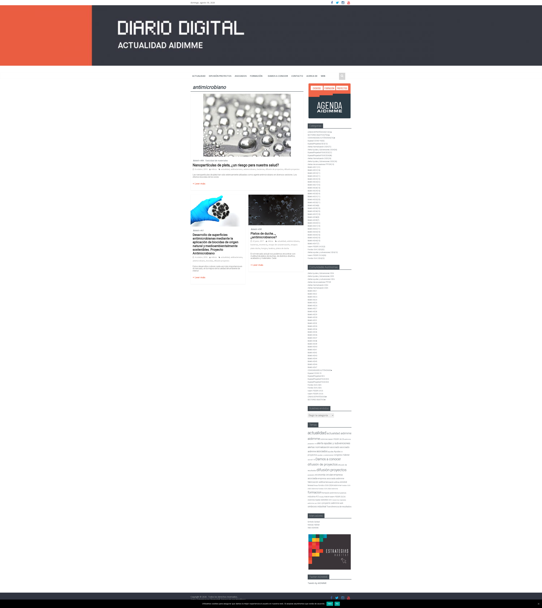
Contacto (297, 75)
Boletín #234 (313, 205)
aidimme (314, 438)
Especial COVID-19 (316, 141)
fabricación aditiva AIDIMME (336, 482)
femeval (311, 485)
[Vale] (538, 603)
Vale (330, 603)
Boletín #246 (314, 241)
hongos (264, 248)
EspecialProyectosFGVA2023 (320, 153)
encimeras (263, 244)
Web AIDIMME (313, 528)
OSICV (319, 503)
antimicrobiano (249, 169)
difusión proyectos (220, 75)
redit (341, 503)
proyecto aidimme (330, 503)
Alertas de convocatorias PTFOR (321, 164)
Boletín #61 (198, 230)
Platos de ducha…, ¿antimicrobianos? (264, 235)
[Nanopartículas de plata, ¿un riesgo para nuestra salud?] (247, 95)
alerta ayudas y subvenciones (333, 443)
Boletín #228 (314, 188)
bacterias (260, 169)
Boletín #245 (314, 238)
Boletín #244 (314, 235)
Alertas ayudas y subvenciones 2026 (323, 252)
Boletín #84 (198, 160)
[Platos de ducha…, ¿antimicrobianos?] (275, 196)
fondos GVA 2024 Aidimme (329, 485)
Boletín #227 (314, 185)
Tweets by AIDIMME (317, 583)
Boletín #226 (314, 182)
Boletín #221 (314, 167)
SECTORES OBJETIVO (318, 135)
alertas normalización (319, 447)
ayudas (331, 452)
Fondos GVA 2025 (316, 250)
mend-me (335, 500)
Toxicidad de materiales (216, 160)
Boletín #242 (314, 229)
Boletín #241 (314, 226)
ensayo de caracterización (279, 244)
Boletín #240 (314, 223)
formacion (315, 492)
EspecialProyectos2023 (318, 144)
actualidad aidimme (339, 433)
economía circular (324, 474)
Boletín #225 (314, 179)
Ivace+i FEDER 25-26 (317, 255)
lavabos (271, 248)
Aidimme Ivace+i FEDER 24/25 (332, 439)
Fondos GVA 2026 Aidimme (328, 489)
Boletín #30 (256, 229)
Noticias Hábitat (314, 525)
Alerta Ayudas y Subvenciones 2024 (322, 150)
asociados (241, 75)
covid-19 (311, 459)
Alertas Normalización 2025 (319, 158)
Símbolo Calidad (314, 522)
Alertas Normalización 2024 (319, 147)
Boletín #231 (314, 197)
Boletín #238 (313, 217)
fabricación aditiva (316, 482)
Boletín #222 (314, 170)
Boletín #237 (314, 214)
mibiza (214, 169)
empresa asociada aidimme (331, 478)
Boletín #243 (314, 232)
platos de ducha (282, 248)
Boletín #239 (313, 220)
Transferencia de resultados (338, 506)
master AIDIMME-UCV (323, 500)
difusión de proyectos (274, 169)
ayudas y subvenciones (325, 455)
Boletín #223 (314, 173)
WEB (323, 75)
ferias (316, 485)
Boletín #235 (314, 208)
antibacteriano (236, 169)
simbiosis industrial (317, 506)
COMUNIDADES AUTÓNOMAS (321, 138)
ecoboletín (311, 475)
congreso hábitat (341, 455)
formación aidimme (329, 493)
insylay (321, 497)
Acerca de (311, 75)
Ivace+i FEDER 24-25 (316, 247)
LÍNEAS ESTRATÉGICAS (319, 132)
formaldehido (341, 493)
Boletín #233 (314, 203)
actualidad (199, 75)
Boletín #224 (314, 176)
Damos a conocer (278, 75)
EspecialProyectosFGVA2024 (320, 155)
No (337, 603)
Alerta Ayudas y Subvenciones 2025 (322, 161)
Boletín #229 (314, 191)
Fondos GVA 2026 (316, 258)
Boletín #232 (314, 200)
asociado (335, 447)
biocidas (209, 261)
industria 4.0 (313, 496)
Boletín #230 (314, 194)
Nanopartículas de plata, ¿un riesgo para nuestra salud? (236, 165)
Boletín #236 (314, 211)
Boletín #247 (313, 244)
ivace (326, 496)
